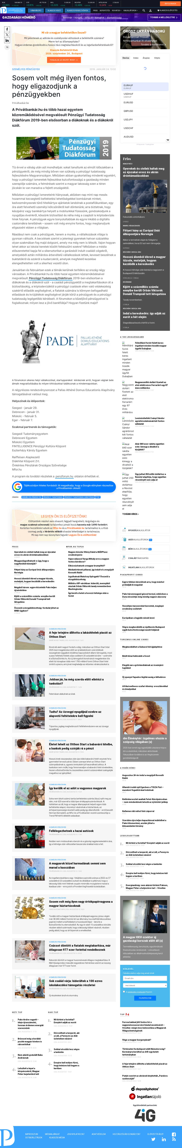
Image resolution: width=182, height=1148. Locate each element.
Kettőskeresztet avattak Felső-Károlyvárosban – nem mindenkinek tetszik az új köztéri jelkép (145, 800)
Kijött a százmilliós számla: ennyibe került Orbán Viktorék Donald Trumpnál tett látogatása (34, 599)
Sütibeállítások (33, 1137)
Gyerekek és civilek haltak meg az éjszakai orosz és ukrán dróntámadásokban (35, 553)
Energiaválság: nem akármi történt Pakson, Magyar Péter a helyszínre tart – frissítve (147, 886)
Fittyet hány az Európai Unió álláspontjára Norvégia (34, 571)
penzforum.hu (64, 476)
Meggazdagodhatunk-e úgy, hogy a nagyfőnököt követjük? (31, 562)
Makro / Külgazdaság (131, 226)
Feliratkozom (145, 998)
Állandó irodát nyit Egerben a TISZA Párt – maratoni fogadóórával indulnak (143, 788)
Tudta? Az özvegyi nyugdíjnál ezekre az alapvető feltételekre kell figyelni (75, 714)
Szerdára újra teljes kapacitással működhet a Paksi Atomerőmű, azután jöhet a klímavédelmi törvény (144, 823)
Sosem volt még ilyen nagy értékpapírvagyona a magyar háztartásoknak (81, 904)
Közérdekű (127, 282)
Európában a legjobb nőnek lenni (138, 618)
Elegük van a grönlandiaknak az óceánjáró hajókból (142, 666)
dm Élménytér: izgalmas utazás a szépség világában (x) (145, 740)
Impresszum (31, 1134)
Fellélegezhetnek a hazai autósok (71, 831)
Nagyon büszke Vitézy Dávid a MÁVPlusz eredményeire (87, 553)
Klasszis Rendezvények (77, 11)
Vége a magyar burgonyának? (137, 1040)
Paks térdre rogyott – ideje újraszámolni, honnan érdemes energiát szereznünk (31, 1023)
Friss (95, 11)
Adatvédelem (99, 1134)
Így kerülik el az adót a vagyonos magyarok (77, 788)
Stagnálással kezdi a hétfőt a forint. (139, 323)
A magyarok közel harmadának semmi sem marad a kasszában (77, 865)
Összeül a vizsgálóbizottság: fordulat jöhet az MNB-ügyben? (36, 609)
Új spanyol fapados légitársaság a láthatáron (144, 677)
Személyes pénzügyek (26, 69)
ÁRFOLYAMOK (170, 4)
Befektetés (105, 11)
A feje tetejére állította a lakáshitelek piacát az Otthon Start (80, 634)
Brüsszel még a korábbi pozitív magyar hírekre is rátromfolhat (30, 1042)
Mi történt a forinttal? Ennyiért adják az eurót (65, 1021)
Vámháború (36, 11)
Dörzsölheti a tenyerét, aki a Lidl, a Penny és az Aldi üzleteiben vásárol (66, 1036)
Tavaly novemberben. (132, 300)
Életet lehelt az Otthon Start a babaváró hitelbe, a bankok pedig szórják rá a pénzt (81, 746)
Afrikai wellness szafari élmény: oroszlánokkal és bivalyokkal (145, 687)
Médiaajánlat (52, 1134)
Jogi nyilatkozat (76, 1134)
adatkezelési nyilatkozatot (136, 992)
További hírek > (130, 514)
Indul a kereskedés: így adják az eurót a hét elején (144, 315)
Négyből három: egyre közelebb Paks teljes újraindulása (35, 588)
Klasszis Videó (54, 11)
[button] (150, 10)
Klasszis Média (57, 1137)
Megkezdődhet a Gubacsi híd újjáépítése (142, 647)
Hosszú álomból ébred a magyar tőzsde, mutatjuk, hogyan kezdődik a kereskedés (34, 580)
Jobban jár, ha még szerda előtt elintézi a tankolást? (76, 681)
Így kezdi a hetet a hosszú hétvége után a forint (88, 594)
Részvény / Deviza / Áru (132, 252)
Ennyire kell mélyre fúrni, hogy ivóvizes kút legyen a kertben (66, 1066)
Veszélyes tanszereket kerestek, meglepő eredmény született (143, 607)
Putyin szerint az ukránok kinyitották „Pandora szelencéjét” (144, 1077)
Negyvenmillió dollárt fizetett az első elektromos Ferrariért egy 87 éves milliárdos (151, 385)
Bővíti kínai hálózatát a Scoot (136, 656)
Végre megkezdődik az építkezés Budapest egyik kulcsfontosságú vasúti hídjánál (143, 628)
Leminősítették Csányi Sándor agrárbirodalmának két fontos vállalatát (150, 421)
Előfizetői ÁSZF (156, 1134)
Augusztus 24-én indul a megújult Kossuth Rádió (143, 776)
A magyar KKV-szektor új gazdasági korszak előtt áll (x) (143, 938)
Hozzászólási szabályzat (126, 1134)
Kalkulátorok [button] (130, 11)
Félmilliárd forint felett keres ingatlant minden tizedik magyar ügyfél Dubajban (151, 346)
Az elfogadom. (139, 992)
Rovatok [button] (116, 11)
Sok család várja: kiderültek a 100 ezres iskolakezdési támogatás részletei (75, 983)
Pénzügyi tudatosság (53, 497)
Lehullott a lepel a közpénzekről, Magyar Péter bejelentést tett (29, 1071)
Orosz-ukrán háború (144, 31)
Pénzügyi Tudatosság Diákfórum (50, 278)
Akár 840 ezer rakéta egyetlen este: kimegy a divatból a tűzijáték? (149, 447)
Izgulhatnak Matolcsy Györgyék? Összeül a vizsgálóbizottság (89, 578)
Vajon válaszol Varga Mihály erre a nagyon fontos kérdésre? (88, 560)
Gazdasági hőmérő (18, 17)
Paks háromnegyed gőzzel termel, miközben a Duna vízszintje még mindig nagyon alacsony (145, 595)
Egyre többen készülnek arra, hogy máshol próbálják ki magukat (143, 583)
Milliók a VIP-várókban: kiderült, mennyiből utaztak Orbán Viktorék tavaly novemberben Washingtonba (89, 586)
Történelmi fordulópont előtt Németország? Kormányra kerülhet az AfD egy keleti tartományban (143, 1052)
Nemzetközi (127, 164)
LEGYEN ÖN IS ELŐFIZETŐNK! (64, 516)
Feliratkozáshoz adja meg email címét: (139, 973)
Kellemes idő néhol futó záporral (138, 811)
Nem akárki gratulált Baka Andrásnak (30, 1056)
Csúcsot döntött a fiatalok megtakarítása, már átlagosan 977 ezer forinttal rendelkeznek (80, 947)
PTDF (98, 497)
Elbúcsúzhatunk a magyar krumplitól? (86, 566)
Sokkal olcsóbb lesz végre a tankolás (66, 1050)
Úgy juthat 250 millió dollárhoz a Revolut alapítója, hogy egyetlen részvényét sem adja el (150, 477)
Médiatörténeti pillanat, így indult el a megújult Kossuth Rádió (91, 571)
